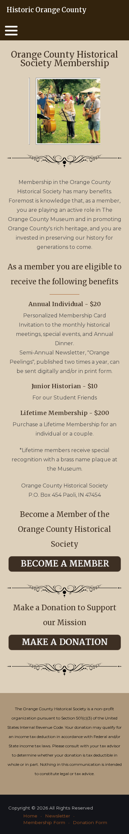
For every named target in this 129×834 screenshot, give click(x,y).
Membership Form (44, 822)
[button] (11, 30)
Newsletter (57, 815)
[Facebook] (125, 10)
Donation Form (90, 822)
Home (30, 815)
